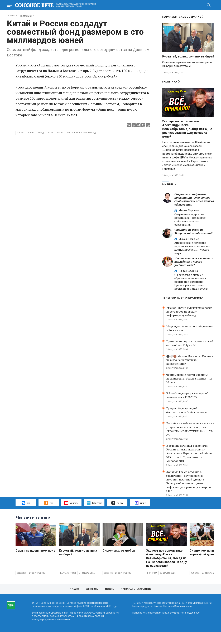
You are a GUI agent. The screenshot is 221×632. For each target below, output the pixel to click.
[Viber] (143, 125)
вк (28, 502)
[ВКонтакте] (129, 125)
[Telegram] (138, 125)
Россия (20, 133)
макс (143, 502)
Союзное (108, 573)
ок (51, 502)
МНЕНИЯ (168, 184)
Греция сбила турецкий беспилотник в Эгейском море (186, 410)
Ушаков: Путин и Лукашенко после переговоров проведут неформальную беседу (189, 311)
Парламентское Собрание (181, 16)
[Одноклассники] (134, 125)
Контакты (92, 589)
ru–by (120, 502)
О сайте (74, 589)
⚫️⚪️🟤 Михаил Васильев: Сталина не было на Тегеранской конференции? (189, 360)
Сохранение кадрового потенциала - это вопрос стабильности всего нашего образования (194, 199)
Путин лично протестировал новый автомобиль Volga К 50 (189, 343)
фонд (41, 133)
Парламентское (68, 573)
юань (50, 133)
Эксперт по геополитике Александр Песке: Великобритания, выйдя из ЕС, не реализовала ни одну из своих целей (187, 128)
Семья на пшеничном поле (35, 550)
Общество (22, 573)
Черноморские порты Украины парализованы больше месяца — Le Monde (189, 378)
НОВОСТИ (12, 16)
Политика (169, 81)
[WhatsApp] (148, 125)
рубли (60, 133)
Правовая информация (136, 589)
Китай (31, 133)
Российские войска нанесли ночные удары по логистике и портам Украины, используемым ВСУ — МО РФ (190, 428)
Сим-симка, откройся (119, 550)
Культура (195, 573)
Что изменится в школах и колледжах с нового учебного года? (193, 261)
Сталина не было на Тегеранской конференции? (193, 231)
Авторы (109, 589)
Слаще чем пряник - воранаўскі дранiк (204, 552)
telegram (97, 502)
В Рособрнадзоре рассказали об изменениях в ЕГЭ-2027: (187, 395)
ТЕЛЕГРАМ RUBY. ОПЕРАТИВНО (182, 297)
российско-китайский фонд (81, 133)
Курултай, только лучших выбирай (188, 56)
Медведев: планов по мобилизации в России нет (189, 328)
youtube (74, 502)
